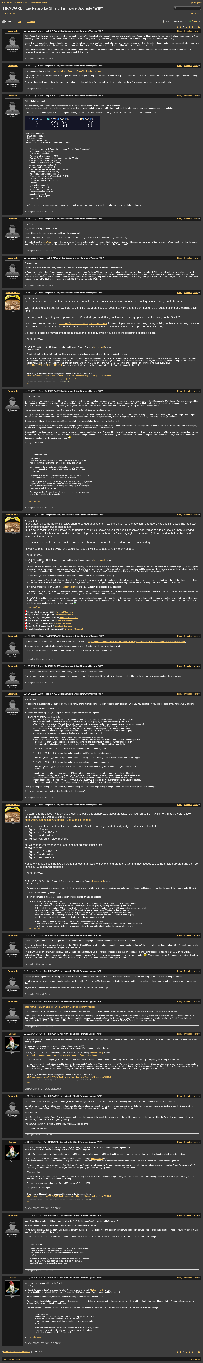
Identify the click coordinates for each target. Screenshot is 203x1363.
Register (197, 3)
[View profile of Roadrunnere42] (12, 308)
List (19, 21)
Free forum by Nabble (11, 1359)
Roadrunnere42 (13, 293)
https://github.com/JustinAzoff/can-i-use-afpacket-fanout (58, 819)
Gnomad (12, 1034)
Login (190, 3)
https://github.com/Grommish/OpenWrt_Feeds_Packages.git (78, 71)
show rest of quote (34, 501)
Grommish (13, 31)
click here (67, 381)
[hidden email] (99, 347)
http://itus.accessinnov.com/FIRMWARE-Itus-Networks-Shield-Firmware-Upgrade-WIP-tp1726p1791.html (69, 1196)
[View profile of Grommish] (12, 47)
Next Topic (195, 13)
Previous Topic (9, 13)
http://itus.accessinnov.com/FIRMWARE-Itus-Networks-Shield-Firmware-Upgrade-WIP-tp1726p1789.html (69, 1077)
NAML (29, 384)
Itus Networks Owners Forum (14, 3)
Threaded (31, 21)
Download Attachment (64, 612)
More (195, 31)
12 (199, 26)
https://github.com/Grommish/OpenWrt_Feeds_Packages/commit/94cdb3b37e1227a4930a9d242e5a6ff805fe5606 (136, 641)
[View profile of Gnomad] (12, 1050)
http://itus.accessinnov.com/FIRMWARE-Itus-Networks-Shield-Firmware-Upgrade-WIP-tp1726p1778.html (69, 376)
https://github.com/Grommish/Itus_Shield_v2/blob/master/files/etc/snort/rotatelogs (60, 1007)
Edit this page (194, 1359)
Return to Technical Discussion (16, 1351)
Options (195, 21)
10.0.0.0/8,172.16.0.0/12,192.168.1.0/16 (83, 323)
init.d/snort (47, 242)
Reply (179, 31)
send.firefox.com (67, 587)
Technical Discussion (38, 3)
